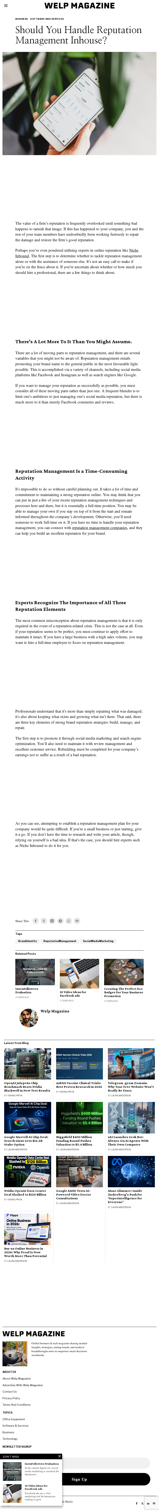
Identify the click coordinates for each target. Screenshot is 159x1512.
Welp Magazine (55, 1011)
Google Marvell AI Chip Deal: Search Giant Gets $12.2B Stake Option (26, 1140)
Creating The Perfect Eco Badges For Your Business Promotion (123, 992)
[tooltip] (35, 921)
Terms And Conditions (16, 1404)
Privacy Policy (11, 1398)
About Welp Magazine (16, 1378)
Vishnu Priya (14, 1095)
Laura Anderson (121, 1095)
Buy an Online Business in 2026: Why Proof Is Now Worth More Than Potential (25, 1252)
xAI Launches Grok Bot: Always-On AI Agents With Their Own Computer (128, 1140)
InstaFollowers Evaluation (26, 990)
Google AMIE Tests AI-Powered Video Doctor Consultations (73, 1194)
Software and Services (47, 18)
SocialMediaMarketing (98, 941)
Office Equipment (13, 1419)
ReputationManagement (59, 941)
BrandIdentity (27, 941)
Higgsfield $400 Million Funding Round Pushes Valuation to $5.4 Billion (74, 1140)
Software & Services (15, 1425)
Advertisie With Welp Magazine (22, 1385)
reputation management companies (99, 527)
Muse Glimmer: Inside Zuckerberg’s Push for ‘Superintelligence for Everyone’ (125, 1196)
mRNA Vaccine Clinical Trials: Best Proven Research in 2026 (79, 1085)
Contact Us (9, 1391)
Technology (10, 1438)
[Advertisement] (79, 190)
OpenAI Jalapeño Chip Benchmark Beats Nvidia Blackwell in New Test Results (27, 1086)
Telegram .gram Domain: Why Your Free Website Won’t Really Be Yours (131, 1086)
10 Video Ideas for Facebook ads (73, 993)
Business (21, 18)
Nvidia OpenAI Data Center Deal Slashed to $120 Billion (25, 1192)
